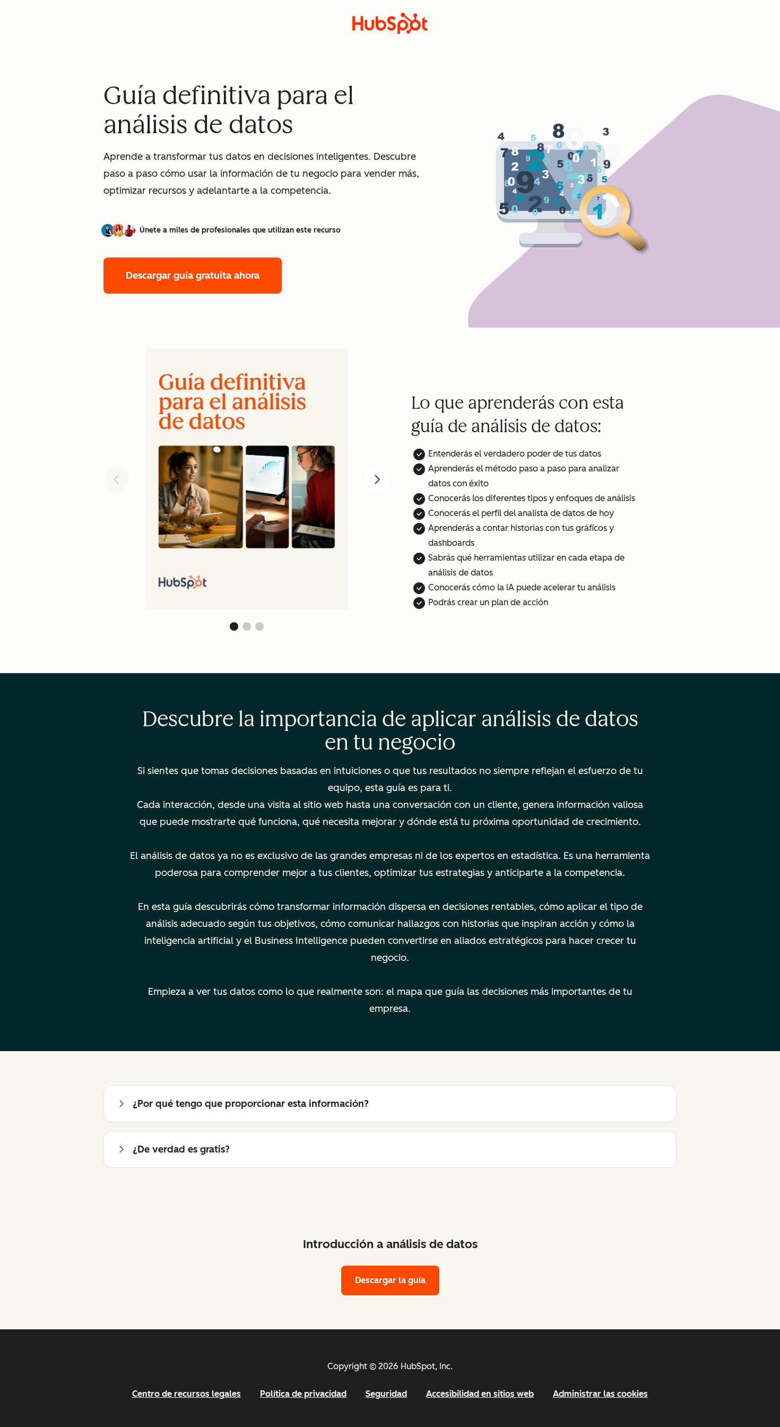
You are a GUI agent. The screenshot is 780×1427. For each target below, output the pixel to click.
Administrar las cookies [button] (600, 1394)
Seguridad (386, 1394)
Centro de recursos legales (186, 1394)
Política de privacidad (303, 1394)
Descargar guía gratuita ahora (192, 275)
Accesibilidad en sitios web (480, 1394)
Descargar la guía (390, 1280)
